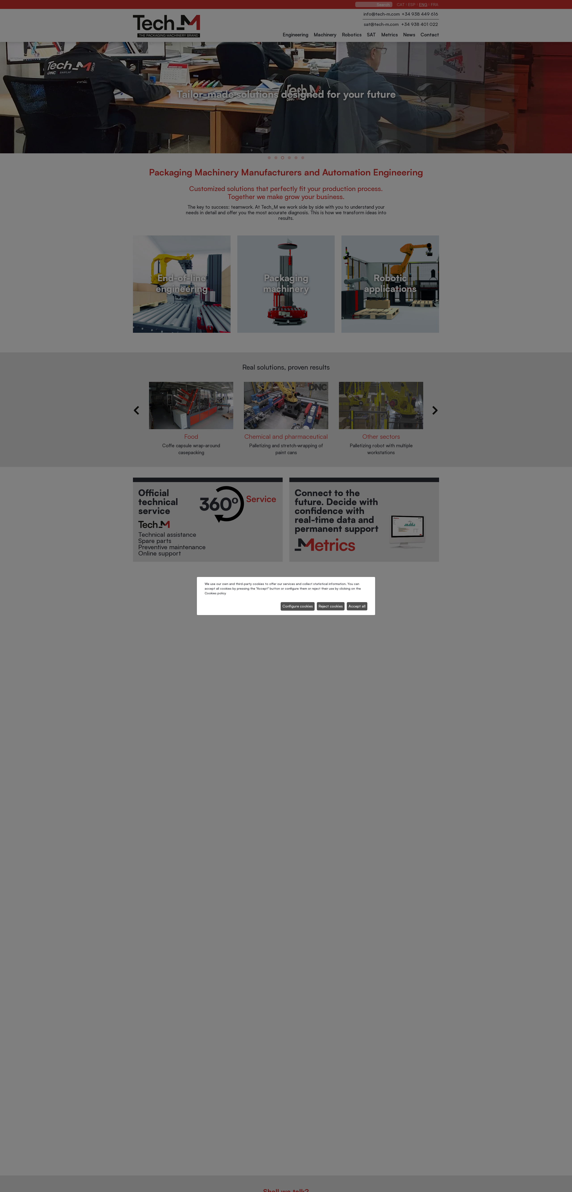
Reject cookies (331, 606)
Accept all (357, 606)
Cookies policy (215, 593)
